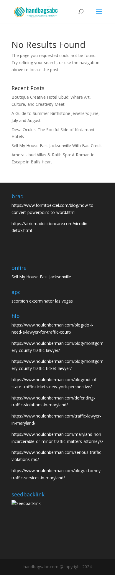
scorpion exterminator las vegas (42, 301)
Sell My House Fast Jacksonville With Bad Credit (57, 145)
